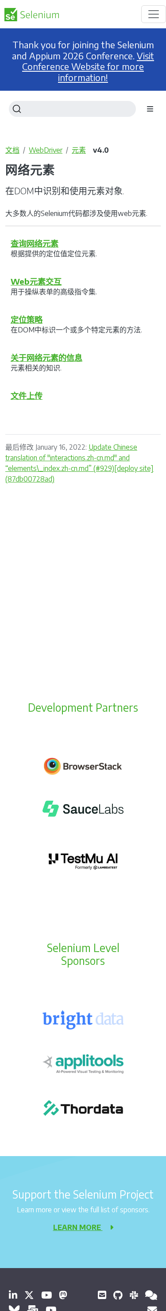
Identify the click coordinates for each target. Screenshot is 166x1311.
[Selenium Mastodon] (63, 1295)
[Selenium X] (29, 1295)
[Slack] (134, 1295)
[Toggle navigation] (153, 14)
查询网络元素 (34, 243)
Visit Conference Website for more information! (88, 66)
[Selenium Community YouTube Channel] (46, 1295)
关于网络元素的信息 (46, 357)
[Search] (72, 109)
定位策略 (26, 319)
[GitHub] (118, 1295)
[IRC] (151, 1295)
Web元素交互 (36, 281)
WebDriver (45, 150)
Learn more (78, 1227)
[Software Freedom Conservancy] (102, 1295)
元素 (79, 150)
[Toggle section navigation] (150, 109)
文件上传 (26, 395)
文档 (12, 150)
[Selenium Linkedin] (13, 1295)
